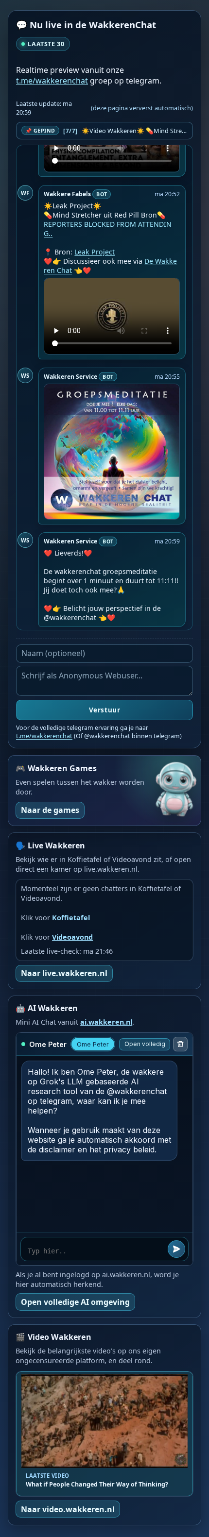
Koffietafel (71, 917)
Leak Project (94, 251)
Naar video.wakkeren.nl (68, 1509)
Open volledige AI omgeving (75, 1302)
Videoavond (72, 937)
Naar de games (50, 810)
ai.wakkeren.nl (106, 1022)
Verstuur (104, 710)
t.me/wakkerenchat (52, 80)
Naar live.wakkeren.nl (64, 973)
